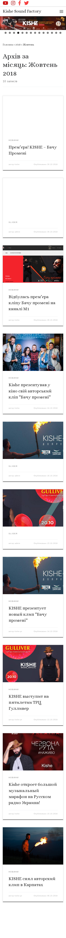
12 (52, 33)
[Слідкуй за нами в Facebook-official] (19, 3)
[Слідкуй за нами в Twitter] (26, 3)
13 (56, 33)
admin (17, 232)
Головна (8, 44)
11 (48, 33)
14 (60, 33)
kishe (17, 164)
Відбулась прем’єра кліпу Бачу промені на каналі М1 (32, 303)
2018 (18, 44)
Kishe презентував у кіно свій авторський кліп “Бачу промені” (30, 391)
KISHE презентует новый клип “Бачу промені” (28, 614)
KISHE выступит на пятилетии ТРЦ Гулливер (29, 702)
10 (44, 33)
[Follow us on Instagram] (13, 3)
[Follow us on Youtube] (5, 3)
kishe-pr (18, 631)
